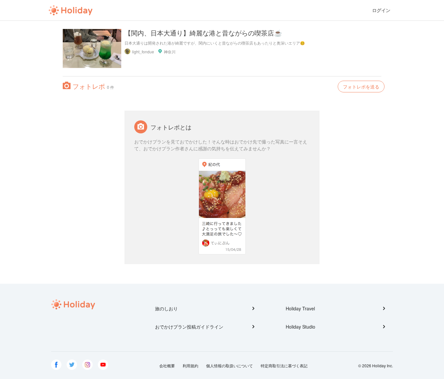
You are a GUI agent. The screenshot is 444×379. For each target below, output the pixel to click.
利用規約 (190, 365)
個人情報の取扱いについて (229, 365)
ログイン (381, 10)
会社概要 (167, 365)
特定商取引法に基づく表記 (284, 365)
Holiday (70, 10)
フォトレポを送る (361, 86)
